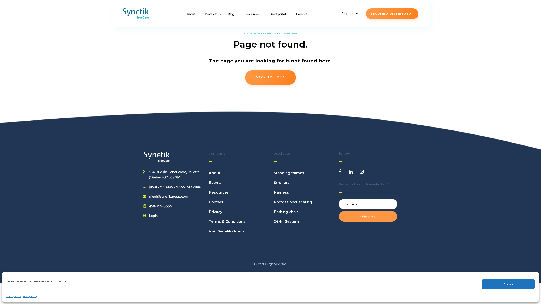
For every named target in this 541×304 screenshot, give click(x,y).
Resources (219, 192)
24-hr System (286, 221)
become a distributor (392, 13)
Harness (281, 192)
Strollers (282, 182)
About (191, 14)
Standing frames (289, 173)
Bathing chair (286, 212)
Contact (301, 14)
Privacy (215, 212)
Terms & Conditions (227, 221)
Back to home (270, 77)
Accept (508, 284)
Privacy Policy (13, 296)
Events (215, 182)
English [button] (348, 13)
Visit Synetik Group (226, 231)
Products (211, 14)
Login (153, 215)
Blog (231, 14)
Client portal (278, 14)
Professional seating (293, 202)
